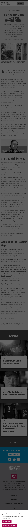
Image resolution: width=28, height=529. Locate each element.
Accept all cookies (7, 521)
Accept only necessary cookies (9, 525)
